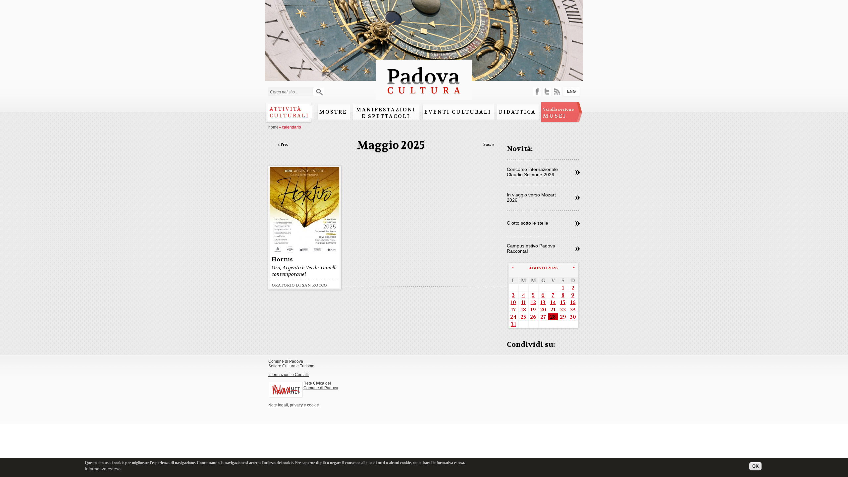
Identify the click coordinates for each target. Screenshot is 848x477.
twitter (547, 91)
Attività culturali (289, 112)
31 (513, 324)
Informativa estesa (103, 468)
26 (533, 316)
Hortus (282, 259)
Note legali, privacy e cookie (293, 405)
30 (573, 316)
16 (573, 302)
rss (557, 91)
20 (543, 309)
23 (573, 309)
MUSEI (558, 113)
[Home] (424, 97)
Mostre (333, 112)
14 (553, 302)
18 (523, 309)
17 (513, 309)
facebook (537, 91)
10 (513, 302)
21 (553, 309)
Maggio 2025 (391, 145)
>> (577, 172)
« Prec (283, 144)
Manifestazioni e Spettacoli (386, 113)
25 (523, 316)
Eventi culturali (457, 112)
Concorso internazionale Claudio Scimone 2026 (532, 172)
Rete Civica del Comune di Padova (320, 385)
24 (513, 316)
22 (563, 309)
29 (563, 316)
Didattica (517, 112)
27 (543, 316)
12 (533, 302)
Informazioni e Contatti (288, 374)
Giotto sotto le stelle (527, 223)
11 (523, 302)
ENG (571, 91)
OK (755, 466)
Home (273, 127)
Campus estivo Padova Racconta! (531, 248)
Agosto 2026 (543, 268)
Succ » (488, 144)
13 (543, 302)
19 (533, 309)
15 (562, 302)
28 (553, 316)
